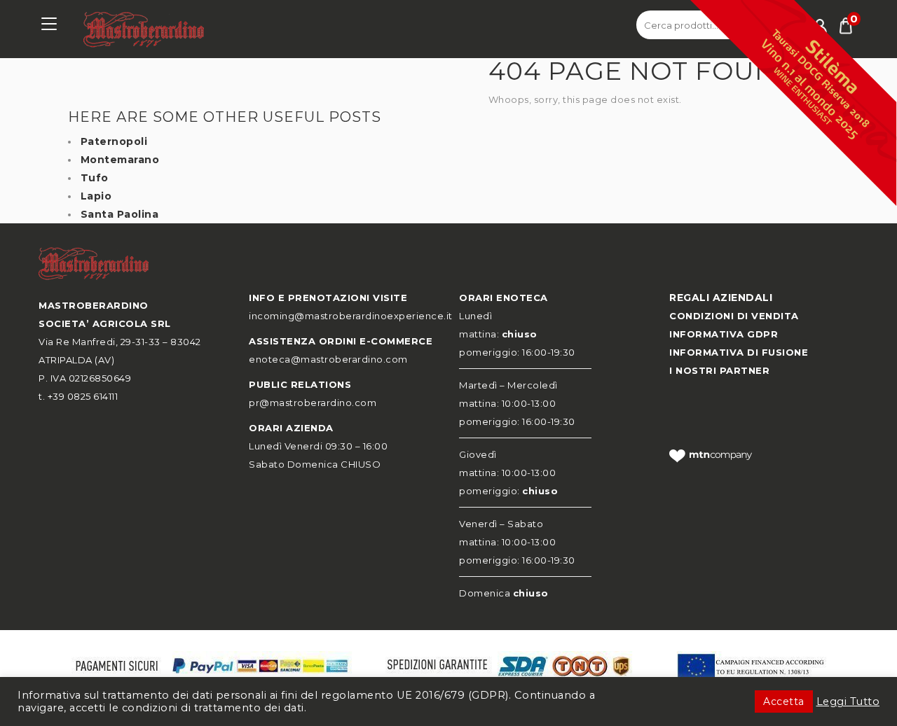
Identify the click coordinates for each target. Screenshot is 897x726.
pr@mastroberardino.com (312, 402)
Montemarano (120, 159)
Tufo (95, 178)
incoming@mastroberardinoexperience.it (351, 315)
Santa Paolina (120, 214)
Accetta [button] (783, 701)
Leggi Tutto (848, 701)
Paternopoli (114, 141)
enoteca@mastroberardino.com (328, 359)
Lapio (96, 196)
